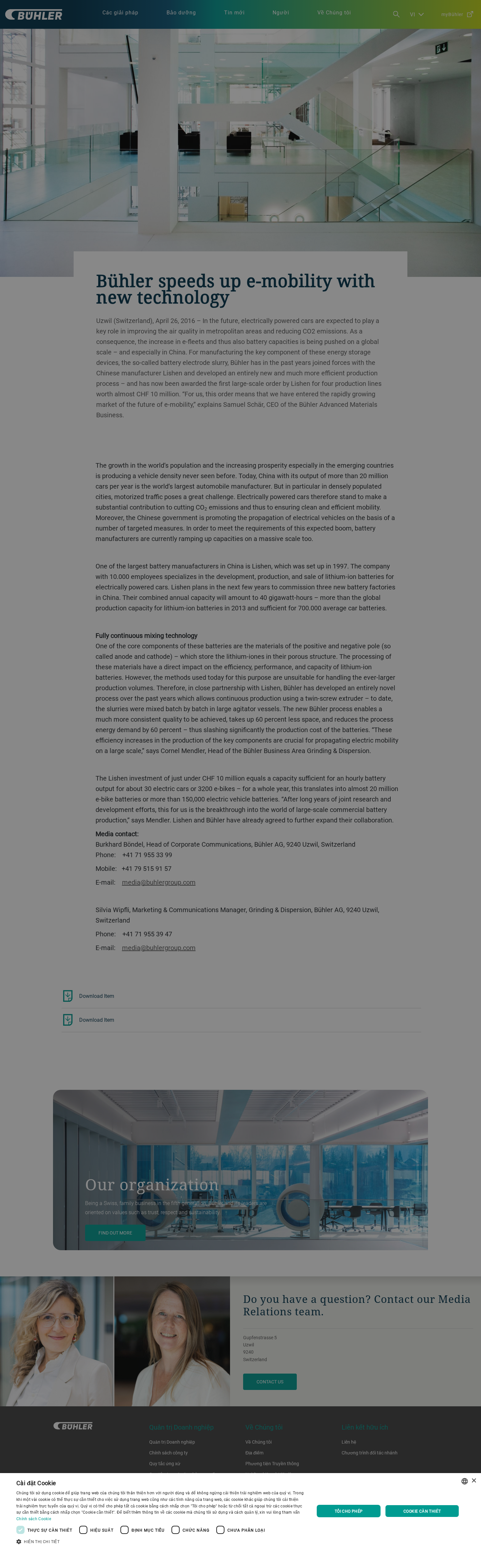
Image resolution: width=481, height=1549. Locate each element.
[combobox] (464, 1481)
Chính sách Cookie (33, 1518)
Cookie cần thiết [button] (422, 1511)
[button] (161, 1541)
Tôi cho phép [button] (349, 1511)
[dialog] (240, 1511)
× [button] (473, 1480)
